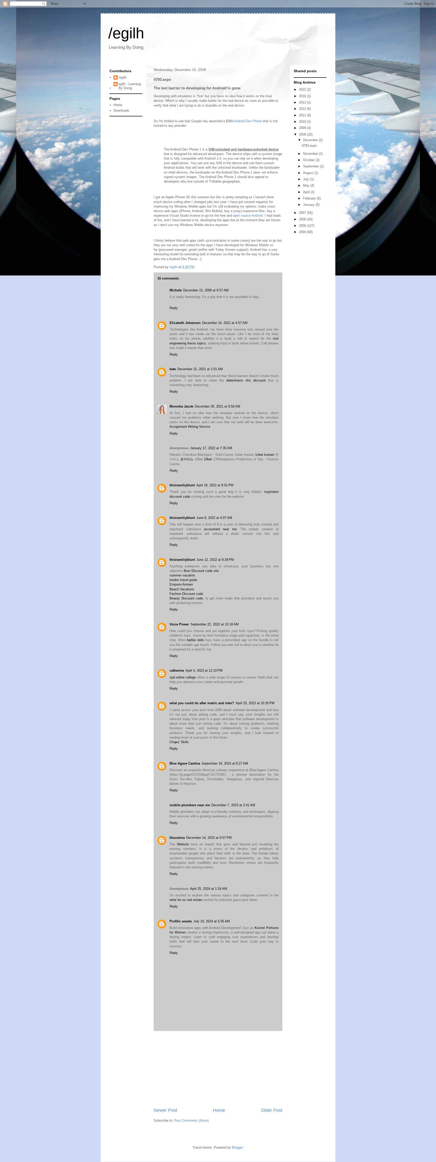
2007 (303, 213)
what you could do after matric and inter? (202, 703)
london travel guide (183, 580)
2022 (303, 89)
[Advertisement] (218, 1069)
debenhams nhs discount (246, 380)
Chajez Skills (179, 742)
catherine (177, 670)
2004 (303, 232)
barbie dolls (195, 640)
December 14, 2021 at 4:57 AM (225, 323)
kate (173, 369)
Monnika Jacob (181, 406)
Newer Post (165, 1110)
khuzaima (177, 838)
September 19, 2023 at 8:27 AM (225, 763)
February (310, 198)
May (306, 185)
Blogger (237, 1147)
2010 (303, 121)
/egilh (126, 33)
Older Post (271, 1110)
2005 (303, 226)
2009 (303, 128)
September (311, 166)
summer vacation (182, 575)
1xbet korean (264, 455)
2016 (303, 96)
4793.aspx (309, 145)
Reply (174, 308)
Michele (176, 290)
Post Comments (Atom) (191, 1120)
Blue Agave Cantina (185, 763)
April (307, 192)
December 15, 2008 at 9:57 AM (206, 290)
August (308, 173)
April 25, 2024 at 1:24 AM (208, 889)
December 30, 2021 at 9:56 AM (217, 406)
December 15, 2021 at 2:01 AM (200, 369)
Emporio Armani (181, 584)
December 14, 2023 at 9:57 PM (209, 838)
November (311, 154)
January (309, 205)
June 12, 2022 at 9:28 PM (215, 560)
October (309, 160)
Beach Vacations (182, 589)
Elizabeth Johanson (185, 323)
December (311, 140)
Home (219, 1110)
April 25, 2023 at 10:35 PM (255, 703)
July (306, 179)
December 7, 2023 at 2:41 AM (233, 805)
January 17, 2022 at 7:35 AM (211, 448)
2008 (303, 134)
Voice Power (179, 624)
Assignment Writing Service (190, 426)
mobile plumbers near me (190, 805)
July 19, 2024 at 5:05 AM (211, 921)
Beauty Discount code (186, 598)
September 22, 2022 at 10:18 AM (214, 624)
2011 (303, 115)
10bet (208, 459)
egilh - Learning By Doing (130, 86)
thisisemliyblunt (182, 485)
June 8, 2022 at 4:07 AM (214, 518)
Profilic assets (181, 921)
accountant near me (220, 529)
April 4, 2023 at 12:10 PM (204, 670)
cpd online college (183, 677)
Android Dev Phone (248, 121)
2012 (303, 109)
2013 (303, 102)
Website (183, 844)
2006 (303, 219)
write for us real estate (186, 900)
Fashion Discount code (186, 594)
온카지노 (187, 459)
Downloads (121, 110)
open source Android (248, 215)
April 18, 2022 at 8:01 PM (214, 485)
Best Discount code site (201, 571)
